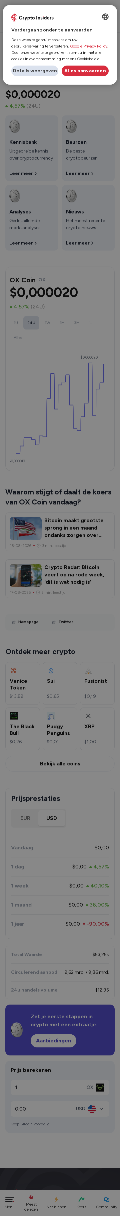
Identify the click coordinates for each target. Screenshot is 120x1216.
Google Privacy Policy (88, 46)
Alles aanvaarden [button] (85, 71)
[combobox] (105, 16)
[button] (34, 71)
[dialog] (60, 45)
